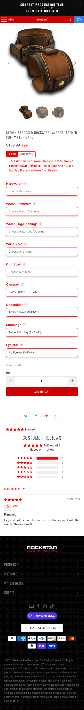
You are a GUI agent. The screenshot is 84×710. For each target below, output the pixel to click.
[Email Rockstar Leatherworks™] (32, 606)
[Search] (69, 19)
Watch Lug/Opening (42, 224)
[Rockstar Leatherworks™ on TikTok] (52, 606)
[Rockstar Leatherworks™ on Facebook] (38, 606)
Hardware (25, 183)
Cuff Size (30, 264)
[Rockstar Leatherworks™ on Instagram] (45, 606)
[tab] (12, 154)
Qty (8, 372)
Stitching (42, 325)
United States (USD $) (39, 628)
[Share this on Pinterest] (46, 416)
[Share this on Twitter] (26, 416)
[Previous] (9, 62)
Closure (42, 284)
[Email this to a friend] (57, 416)
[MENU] (2, 19)
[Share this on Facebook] (36, 416)
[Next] (75, 62)
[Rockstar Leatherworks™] (42, 19)
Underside (42, 305)
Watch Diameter (42, 204)
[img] (13, 500)
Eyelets (42, 345)
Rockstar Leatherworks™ (27, 660)
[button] (15, 429)
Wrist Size (42, 244)
